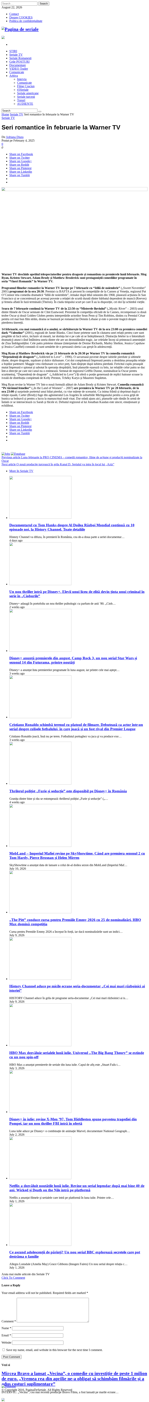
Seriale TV (16, 114)
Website (6, 1342)
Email (6, 1335)
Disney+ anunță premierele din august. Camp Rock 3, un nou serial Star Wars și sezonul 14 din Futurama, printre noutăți (73, 660)
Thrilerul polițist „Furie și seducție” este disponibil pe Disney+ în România (68, 791)
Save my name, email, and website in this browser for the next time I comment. (54, 1350)
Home (5, 114)
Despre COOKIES (21, 17)
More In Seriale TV (21, 471)
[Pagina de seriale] (20, 29)
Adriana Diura (14, 137)
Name (6, 1328)
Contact (14, 14)
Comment (9, 1321)
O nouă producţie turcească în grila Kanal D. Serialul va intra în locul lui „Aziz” (58, 464)
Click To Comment (13, 1277)
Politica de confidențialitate (25, 21)
